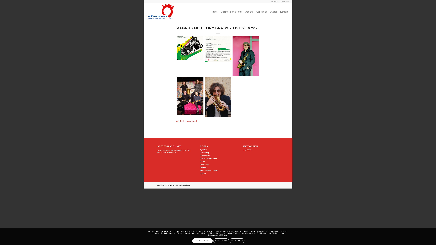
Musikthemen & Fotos (209, 171)
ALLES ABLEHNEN (221, 240)
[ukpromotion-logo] (160, 11)
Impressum (275, 1)
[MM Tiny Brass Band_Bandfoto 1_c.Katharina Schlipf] (190, 96)
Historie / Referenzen (208, 159)
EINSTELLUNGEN (237, 240)
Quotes (203, 174)
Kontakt (203, 168)
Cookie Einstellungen (184, 185)
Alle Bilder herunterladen (187, 121)
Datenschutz (285, 1)
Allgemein (247, 150)
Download (179, 38)
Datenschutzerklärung (217, 235)
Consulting (204, 153)
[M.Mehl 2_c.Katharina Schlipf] (246, 56)
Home (202, 162)
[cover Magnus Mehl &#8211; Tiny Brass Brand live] (190, 48)
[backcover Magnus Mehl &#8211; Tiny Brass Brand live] (218, 49)
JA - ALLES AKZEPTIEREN (202, 240)
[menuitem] (275, 1)
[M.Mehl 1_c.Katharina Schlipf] (218, 97)
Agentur (203, 150)
